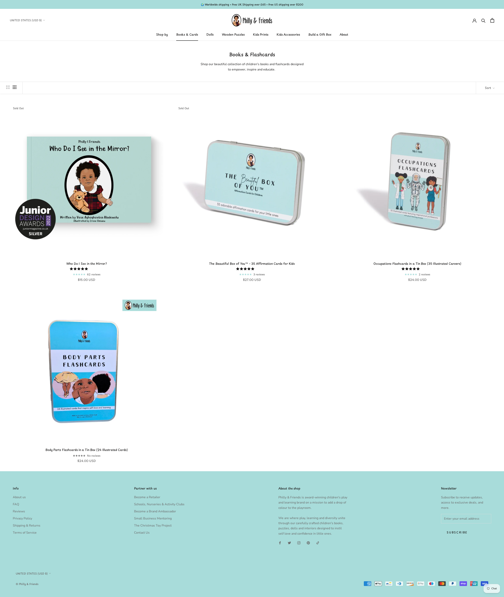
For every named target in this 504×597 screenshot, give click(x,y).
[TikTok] (317, 542)
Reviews (19, 511)
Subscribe (457, 532)
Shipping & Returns (26, 525)
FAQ (16, 504)
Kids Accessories (288, 34)
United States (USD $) (26, 20)
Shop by (162, 34)
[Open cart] (492, 20)
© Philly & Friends (27, 584)
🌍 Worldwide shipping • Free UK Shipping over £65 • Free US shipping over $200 (252, 4)
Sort (488, 87)
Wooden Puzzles (233, 34)
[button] (79, 269)
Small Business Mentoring (153, 518)
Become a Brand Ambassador (155, 511)
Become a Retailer (147, 497)
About (344, 34)
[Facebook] (280, 542)
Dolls (210, 34)
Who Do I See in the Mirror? (86, 263)
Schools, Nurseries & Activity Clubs (159, 504)
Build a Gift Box (319, 34)
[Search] (483, 20)
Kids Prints (260, 34)
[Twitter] (289, 542)
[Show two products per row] (8, 87)
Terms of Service (25, 532)
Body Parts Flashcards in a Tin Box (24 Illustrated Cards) (86, 449)
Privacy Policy (22, 518)
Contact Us (142, 532)
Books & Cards (187, 34)
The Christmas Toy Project (153, 525)
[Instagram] (298, 542)
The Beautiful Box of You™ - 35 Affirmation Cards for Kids (252, 263)
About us (19, 497)
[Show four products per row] (14, 87)
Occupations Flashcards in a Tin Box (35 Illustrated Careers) (417, 263)
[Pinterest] (308, 542)
